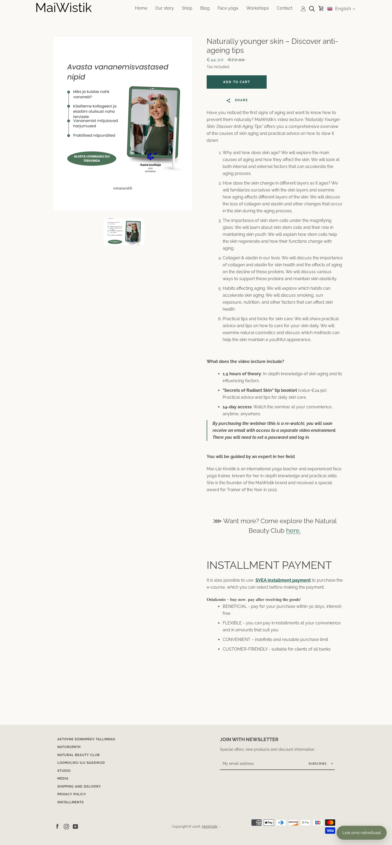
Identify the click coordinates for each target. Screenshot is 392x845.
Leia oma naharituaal (361, 832)
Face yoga (228, 8)
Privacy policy (71, 794)
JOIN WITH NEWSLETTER (249, 739)
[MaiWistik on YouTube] (75, 826)
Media (63, 778)
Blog (205, 8)
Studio (64, 771)
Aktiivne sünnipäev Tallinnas (86, 739)
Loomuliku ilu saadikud (81, 763)
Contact (284, 8)
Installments (70, 802)
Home (141, 8)
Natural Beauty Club (78, 755)
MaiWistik (63, 7)
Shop (187, 8)
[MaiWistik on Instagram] (66, 826)
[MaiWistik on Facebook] (57, 826)
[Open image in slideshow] (122, 123)
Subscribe (318, 763)
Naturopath (69, 747)
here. (293, 530)
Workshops (257, 8)
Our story (164, 8)
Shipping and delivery (79, 786)
